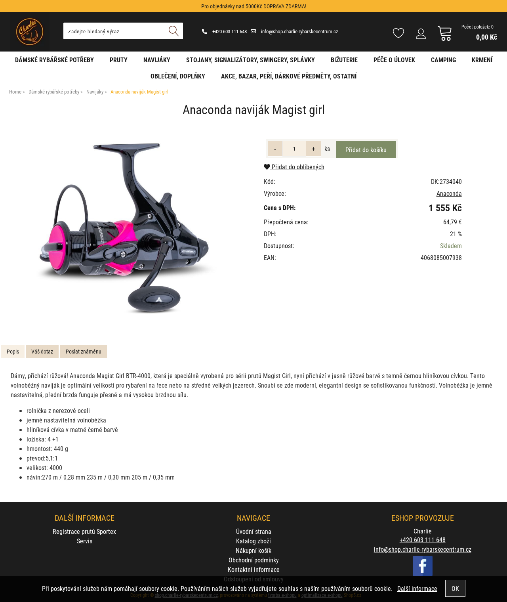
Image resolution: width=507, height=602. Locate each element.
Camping (443, 59)
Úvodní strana (253, 531)
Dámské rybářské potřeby (54, 59)
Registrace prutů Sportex (84, 531)
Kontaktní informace (254, 569)
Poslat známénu (83, 351)
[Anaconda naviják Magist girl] (126, 230)
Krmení (482, 59)
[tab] (13, 351)
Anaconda (449, 193)
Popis (13, 351)
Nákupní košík (253, 550)
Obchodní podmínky (254, 560)
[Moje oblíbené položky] (398, 33)
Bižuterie (344, 59)
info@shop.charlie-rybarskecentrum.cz (299, 31)
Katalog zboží (253, 541)
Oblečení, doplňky (178, 76)
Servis (84, 541)
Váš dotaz (42, 351)
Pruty (119, 59)
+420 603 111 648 (229, 31)
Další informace (417, 588)
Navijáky (156, 59)
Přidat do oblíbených (297, 166)
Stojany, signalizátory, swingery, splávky (250, 59)
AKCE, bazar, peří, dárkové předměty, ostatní (288, 76)
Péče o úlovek (394, 59)
